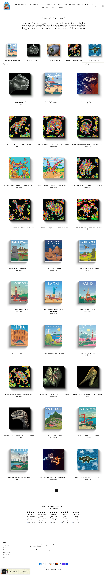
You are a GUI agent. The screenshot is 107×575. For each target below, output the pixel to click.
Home (4, 542)
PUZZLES (88, 4)
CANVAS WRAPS (58, 7)
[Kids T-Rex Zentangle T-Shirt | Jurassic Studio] (31, 524)
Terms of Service (7, 552)
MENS (59, 4)
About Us (5, 547)
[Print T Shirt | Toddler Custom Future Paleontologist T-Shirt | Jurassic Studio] (65, 524)
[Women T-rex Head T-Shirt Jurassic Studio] (76, 524)
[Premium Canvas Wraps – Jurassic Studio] (6, 6)
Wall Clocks (70, 4)
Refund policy (6, 554)
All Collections (6, 545)
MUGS (79, 4)
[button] (19, 103)
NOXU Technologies (56, 569)
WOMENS (50, 4)
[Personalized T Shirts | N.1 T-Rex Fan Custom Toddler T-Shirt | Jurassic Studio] (54, 524)
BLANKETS (46, 7)
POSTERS (33, 4)
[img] (31, 512)
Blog (4, 557)
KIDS (42, 4)
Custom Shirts (20, 4)
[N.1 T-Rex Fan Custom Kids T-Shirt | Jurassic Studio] (42, 524)
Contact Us (5, 550)
